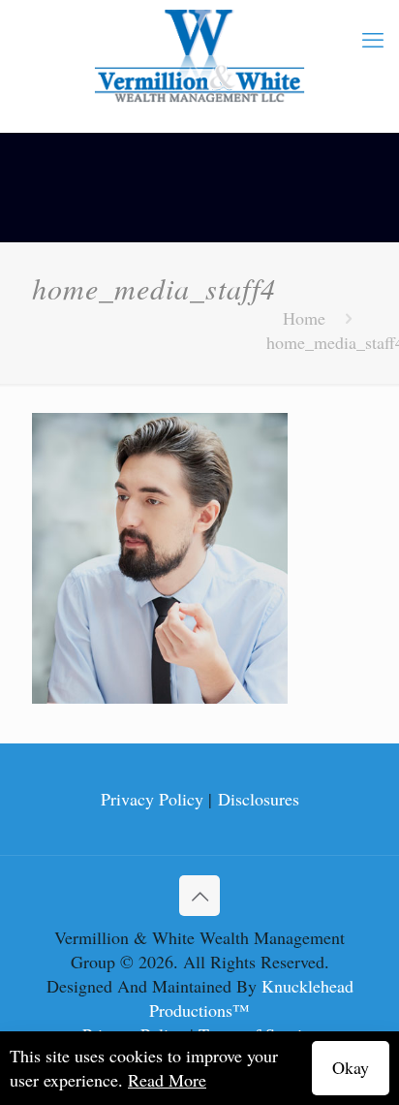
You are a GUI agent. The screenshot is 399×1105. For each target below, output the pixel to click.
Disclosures (258, 798)
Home (304, 318)
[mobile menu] (372, 38)
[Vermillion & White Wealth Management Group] (199, 56)
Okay (350, 1067)
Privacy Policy (152, 798)
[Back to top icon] (199, 895)
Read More (167, 1079)
